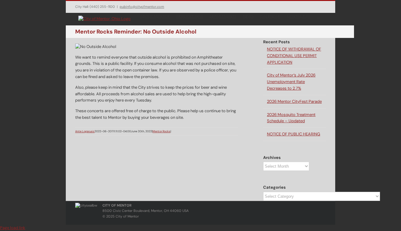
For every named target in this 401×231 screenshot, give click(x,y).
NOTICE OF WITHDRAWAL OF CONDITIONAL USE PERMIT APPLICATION (294, 55)
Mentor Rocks (161, 131)
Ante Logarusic (85, 131)
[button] (318, 16)
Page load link (12, 227)
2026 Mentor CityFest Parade (294, 101)
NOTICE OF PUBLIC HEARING (293, 134)
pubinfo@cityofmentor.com (142, 6)
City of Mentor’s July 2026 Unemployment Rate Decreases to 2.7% (291, 81)
